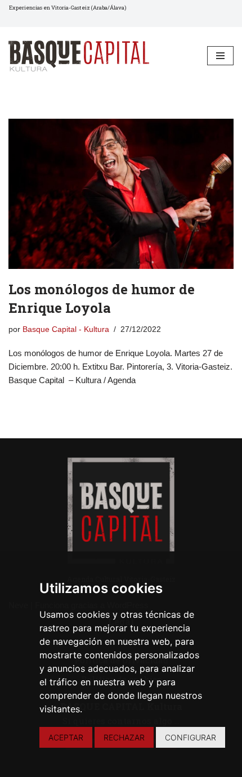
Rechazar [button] (124, 737)
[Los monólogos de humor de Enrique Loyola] (121, 194)
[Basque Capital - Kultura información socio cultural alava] (78, 56)
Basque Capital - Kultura (66, 329)
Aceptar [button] (65, 737)
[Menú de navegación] (220, 55)
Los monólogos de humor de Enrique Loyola (101, 298)
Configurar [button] (190, 737)
